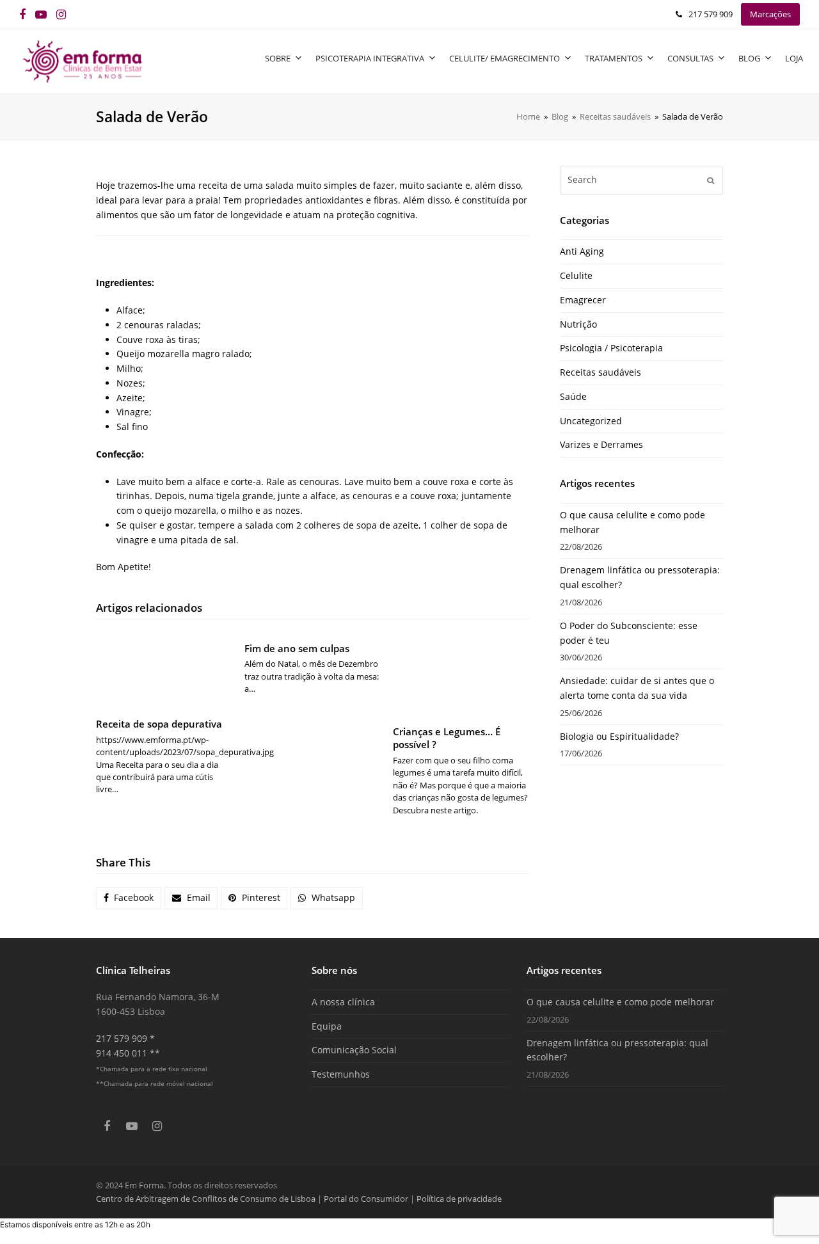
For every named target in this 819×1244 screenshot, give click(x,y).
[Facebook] (22, 14)
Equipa (327, 1026)
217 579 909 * (125, 1038)
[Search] (641, 180)
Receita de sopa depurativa (159, 723)
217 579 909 (710, 14)
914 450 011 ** (128, 1053)
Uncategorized (591, 421)
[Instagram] (61, 14)
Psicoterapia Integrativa (369, 58)
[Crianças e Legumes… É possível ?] (461, 673)
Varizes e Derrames (601, 444)
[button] (128, 898)
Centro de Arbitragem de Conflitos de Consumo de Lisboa (205, 1198)
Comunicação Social (354, 1050)
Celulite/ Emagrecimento (504, 58)
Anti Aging (582, 251)
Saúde (573, 396)
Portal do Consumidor (367, 1198)
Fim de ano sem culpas (296, 648)
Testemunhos (341, 1074)
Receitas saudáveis (600, 372)
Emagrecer (583, 300)
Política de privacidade (459, 1198)
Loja (794, 58)
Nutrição (578, 324)
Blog (749, 58)
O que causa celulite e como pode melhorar (620, 1002)
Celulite (576, 275)
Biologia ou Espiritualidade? (619, 736)
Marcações (770, 14)
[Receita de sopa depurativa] (164, 670)
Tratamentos (613, 58)
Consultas (690, 58)
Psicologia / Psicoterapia (611, 348)
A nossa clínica (343, 1002)
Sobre (277, 58)
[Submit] (710, 179)
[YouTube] (41, 14)
